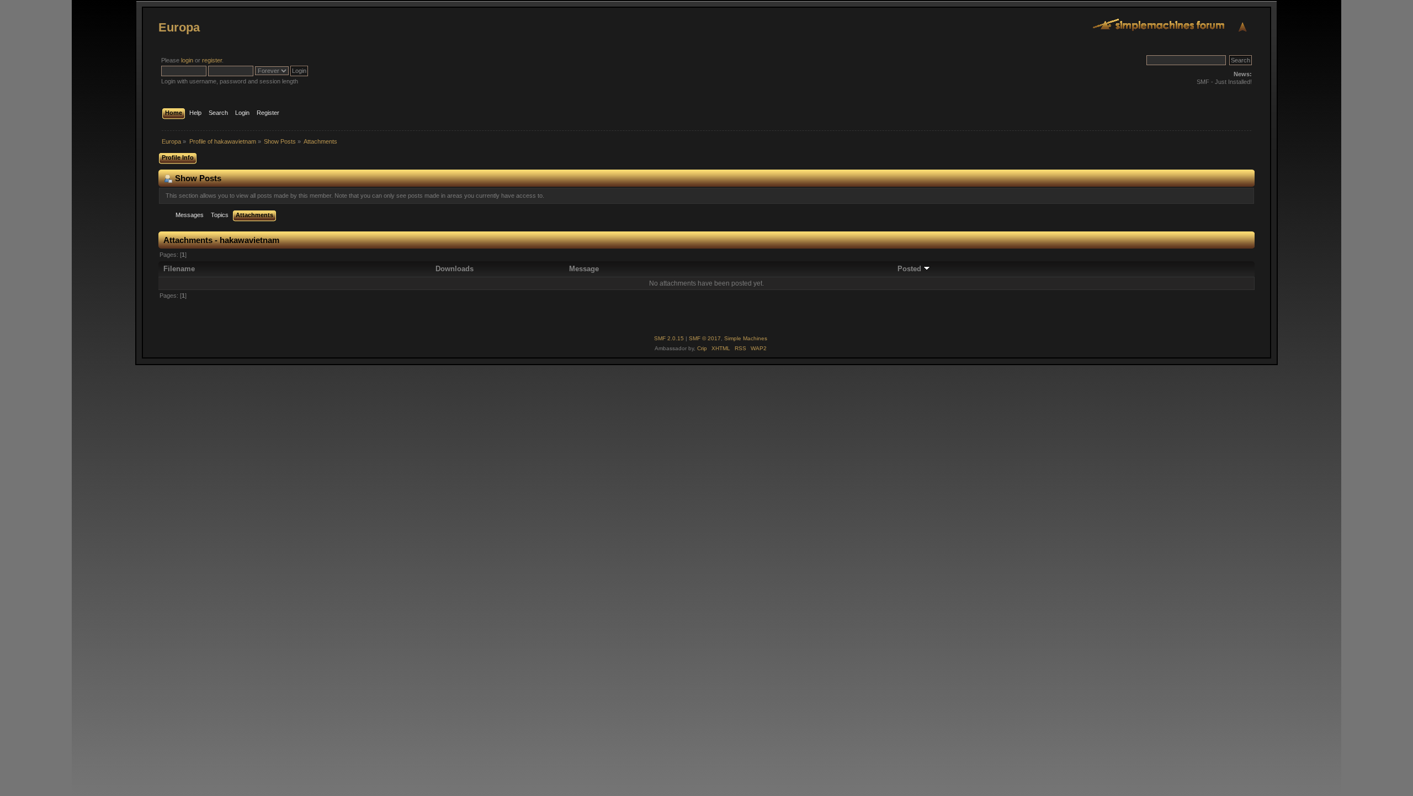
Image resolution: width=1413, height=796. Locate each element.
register (212, 60)
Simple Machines (745, 338)
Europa (179, 27)
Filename (179, 269)
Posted (910, 269)
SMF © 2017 (705, 338)
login (187, 60)
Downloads (454, 269)
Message (584, 269)
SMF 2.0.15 (669, 338)
